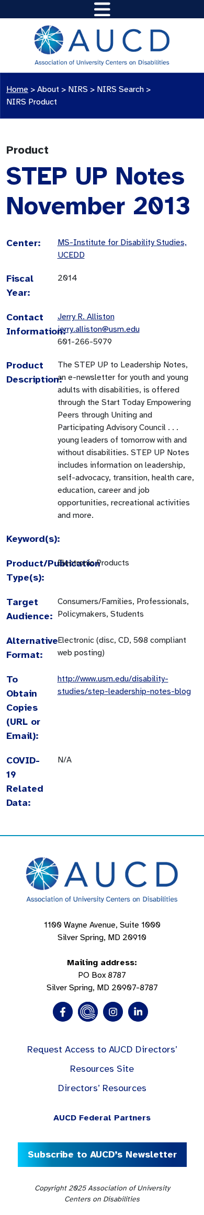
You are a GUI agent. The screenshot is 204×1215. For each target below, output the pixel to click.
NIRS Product (31, 102)
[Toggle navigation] (102, 9)
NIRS (78, 89)
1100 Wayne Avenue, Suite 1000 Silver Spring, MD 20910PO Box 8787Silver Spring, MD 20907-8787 (102, 956)
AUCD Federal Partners (102, 1118)
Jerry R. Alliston (86, 316)
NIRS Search (120, 89)
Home (17, 89)
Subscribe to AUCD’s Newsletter (102, 1154)
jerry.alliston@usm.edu (99, 329)
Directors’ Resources (102, 1088)
